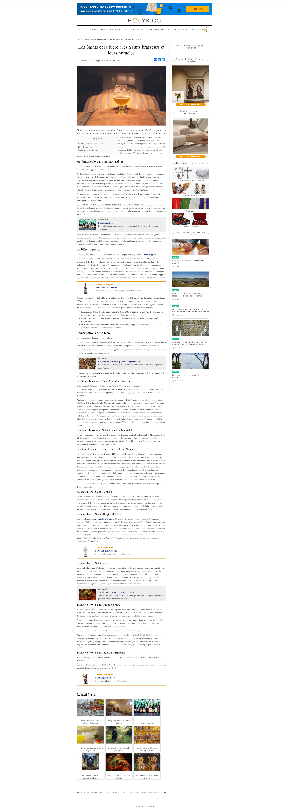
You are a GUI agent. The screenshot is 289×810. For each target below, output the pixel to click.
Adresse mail (125, 36)
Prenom (124, 27)
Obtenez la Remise (130, 53)
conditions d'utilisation (149, 44)
